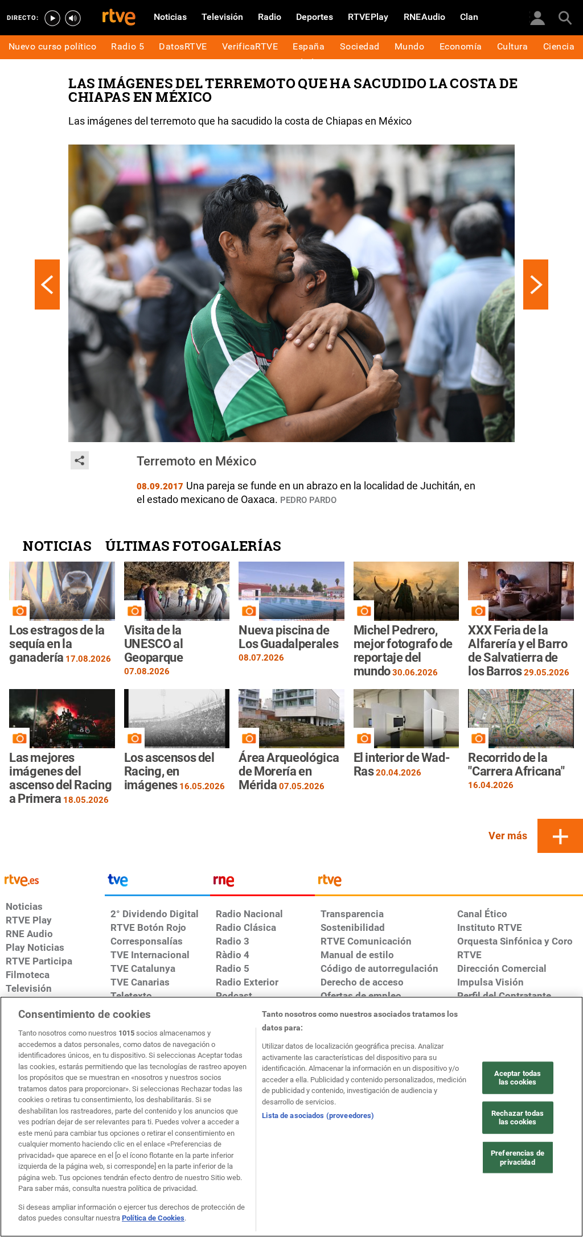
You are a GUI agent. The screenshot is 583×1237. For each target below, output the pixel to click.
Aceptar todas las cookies (517, 1077)
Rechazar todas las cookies (517, 1118)
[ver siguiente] (535, 284)
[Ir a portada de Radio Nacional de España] (262, 883)
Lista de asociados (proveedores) (318, 1115)
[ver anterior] (47, 284)
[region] (291, 1116)
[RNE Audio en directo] (73, 18)
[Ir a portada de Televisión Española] (157, 883)
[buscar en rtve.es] (565, 17)
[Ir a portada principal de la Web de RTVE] (52, 879)
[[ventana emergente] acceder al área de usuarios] (537, 17)
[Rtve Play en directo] (52, 18)
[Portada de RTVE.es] (119, 18)
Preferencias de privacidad (517, 1157)
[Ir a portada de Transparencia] (449, 883)
